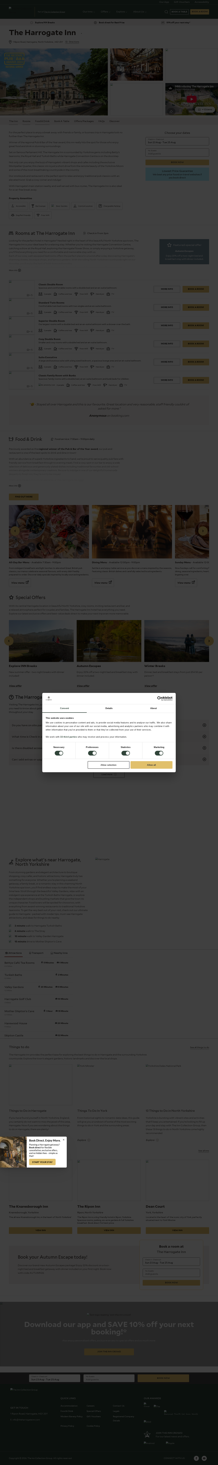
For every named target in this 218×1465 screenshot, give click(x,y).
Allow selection (108, 765)
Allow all (151, 765)
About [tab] (153, 708)
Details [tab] (109, 708)
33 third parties (68, 737)
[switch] (92, 753)
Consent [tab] (64, 708)
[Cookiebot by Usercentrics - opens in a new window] (159, 698)
